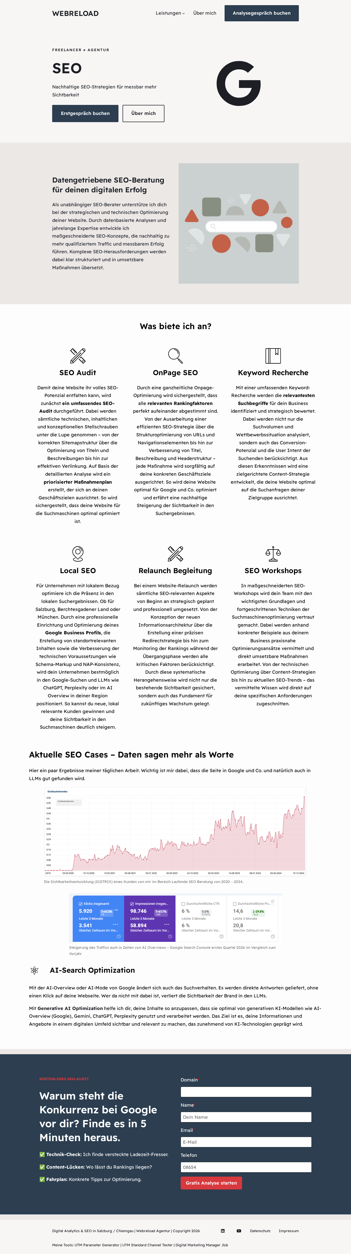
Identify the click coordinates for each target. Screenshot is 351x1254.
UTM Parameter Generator (97, 1245)
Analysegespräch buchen (262, 13)
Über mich (143, 113)
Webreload (75, 13)
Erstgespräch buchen (85, 113)
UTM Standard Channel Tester (147, 1245)
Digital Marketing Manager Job (202, 1245)
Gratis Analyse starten (211, 1183)
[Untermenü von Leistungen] (183, 13)
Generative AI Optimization (70, 1008)
